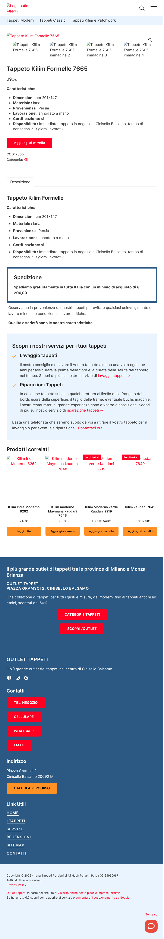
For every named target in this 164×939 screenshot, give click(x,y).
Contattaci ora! (91, 428)
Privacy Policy (16, 885)
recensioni (19, 837)
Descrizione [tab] (20, 182)
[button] (150, 40)
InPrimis (115, 893)
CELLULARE (24, 717)
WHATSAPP (24, 731)
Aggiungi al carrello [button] (62, 531)
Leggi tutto (24, 531)
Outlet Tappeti (16, 893)
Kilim (27, 160)
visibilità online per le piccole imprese (83, 893)
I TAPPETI (16, 821)
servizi (14, 829)
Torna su (151, 914)
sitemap (15, 845)
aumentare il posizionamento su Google (103, 897)
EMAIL (19, 745)
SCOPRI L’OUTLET (82, 628)
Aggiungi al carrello (29, 142)
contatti (16, 853)
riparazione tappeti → (85, 410)
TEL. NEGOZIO (26, 702)
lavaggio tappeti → (114, 375)
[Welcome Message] (151, 926)
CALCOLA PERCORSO (32, 788)
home (13, 813)
